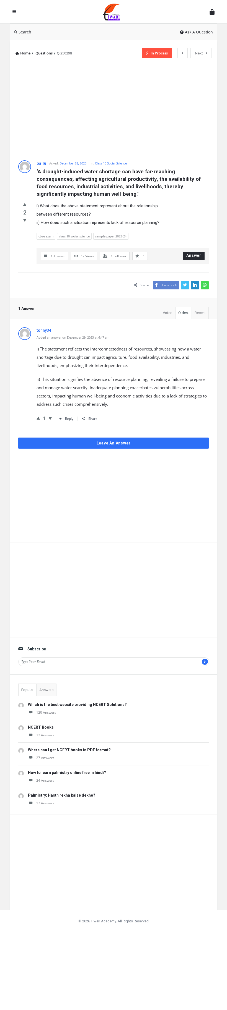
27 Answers (45, 757)
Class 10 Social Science (111, 163)
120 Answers (46, 712)
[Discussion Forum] (114, 11)
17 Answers (45, 803)
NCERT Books (41, 727)
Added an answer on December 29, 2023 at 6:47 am (73, 337)
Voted (167, 313)
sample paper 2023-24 (111, 236)
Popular (27, 690)
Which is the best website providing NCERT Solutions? (77, 704)
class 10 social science (74, 236)
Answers (46, 690)
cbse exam (45, 236)
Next (199, 53)
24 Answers (45, 780)
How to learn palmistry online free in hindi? (67, 772)
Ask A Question (199, 32)
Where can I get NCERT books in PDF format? (69, 750)
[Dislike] (25, 220)
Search (25, 32)
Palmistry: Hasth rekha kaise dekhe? (61, 795)
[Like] (25, 204)
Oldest (183, 313)
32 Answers (45, 735)
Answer (193, 255)
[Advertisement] (113, 113)
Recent (200, 313)
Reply (69, 418)
